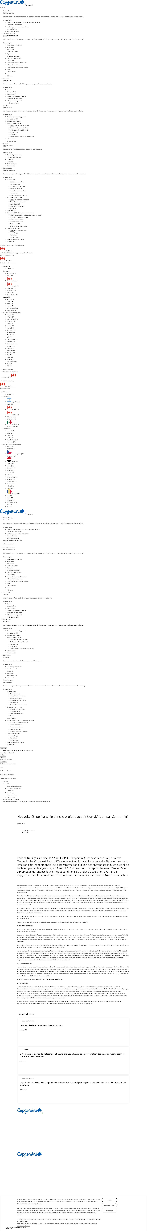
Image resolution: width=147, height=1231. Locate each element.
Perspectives (10, 13)
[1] (31, 918)
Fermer (3, 757)
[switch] (0, 252)
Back (12, 125)
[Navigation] (4, 7)
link (5, 13)
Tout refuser (109, 1210)
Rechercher (3, 748)
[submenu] (9, 592)
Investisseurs (27, 1192)
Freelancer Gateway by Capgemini (29, 1125)
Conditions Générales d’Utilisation (29, 1136)
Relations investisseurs (26, 1134)
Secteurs (23, 1119)
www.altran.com (60, 998)
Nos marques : (21, 1161)
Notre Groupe (10, 170)
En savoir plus (7, 20)
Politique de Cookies (26, 1147)
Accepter (109, 1200)
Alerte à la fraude (25, 1150)
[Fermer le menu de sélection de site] (13, 255)
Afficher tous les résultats (8, 778)
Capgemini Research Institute (12, 540)
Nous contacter (25, 1130)
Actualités (9, 145)
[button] (9, 377)
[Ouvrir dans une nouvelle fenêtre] (72, 852)
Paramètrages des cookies (27, 1145)
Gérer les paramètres (86, 1201)
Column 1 (23, 1174)
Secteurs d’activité (12, 35)
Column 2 (23, 1194)
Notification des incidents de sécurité (30, 1141)
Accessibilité (24, 1138)
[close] (2, 7)
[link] (16, 5)
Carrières (9, 107)
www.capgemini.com (38, 979)
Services (9, 80)
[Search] (0, 7)
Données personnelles (26, 1143)
